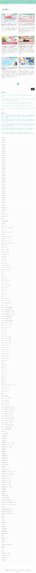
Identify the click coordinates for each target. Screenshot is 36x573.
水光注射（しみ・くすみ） (7, 477)
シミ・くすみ (5, 283)
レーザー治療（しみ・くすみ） (8, 411)
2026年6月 (3, 144)
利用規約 (7, 570)
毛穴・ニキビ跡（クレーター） (8, 475)
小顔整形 (4, 466)
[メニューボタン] (34, 2)
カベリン (4, 271)
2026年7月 (3, 142)
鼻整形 (4, 559)
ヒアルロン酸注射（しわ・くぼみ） (9, 311)
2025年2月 (3, 179)
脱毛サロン (5, 539)
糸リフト (4, 506)
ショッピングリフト (6, 287)
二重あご (4, 431)
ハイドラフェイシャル (6, 300)
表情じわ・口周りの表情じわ (8, 544)
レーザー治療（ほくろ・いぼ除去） (9, 418)
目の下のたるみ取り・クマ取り (8, 500)
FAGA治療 (4, 209)
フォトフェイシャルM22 (7, 336)
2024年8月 (3, 193)
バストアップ (5, 305)
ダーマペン (5, 294)
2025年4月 (3, 175)
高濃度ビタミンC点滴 (6, 553)
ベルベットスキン (6, 345)
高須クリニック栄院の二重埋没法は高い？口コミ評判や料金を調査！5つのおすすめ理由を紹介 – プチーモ (17, 129)
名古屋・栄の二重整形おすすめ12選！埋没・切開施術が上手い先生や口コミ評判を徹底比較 (16, 115)
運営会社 (10, 570)
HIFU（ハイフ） (5, 214)
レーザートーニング (6, 402)
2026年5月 (3, 146)
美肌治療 (4, 522)
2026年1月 (3, 155)
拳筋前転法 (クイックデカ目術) (8, 473)
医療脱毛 (4, 453)
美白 (3, 515)
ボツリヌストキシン (6, 349)
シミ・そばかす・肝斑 (6, 285)
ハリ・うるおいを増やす (7, 302)
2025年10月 (4, 162)
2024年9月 (3, 190)
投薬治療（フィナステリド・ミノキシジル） (10, 471)
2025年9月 (3, 164)
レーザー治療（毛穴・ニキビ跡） (8, 424)
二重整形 (4, 440)
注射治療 (4, 489)
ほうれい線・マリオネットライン (8, 243)
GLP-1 (4, 212)
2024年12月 (4, 184)
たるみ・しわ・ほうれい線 (7, 236)
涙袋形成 (4, 491)
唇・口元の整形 (5, 464)
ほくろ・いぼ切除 (6, 249)
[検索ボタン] (30, 2)
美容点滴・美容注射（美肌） (8, 511)
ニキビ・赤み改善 (6, 298)
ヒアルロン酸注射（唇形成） (8, 316)
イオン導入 (5, 256)
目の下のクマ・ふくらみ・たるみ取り (9, 504)
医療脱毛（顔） (5, 462)
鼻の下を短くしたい (6, 555)
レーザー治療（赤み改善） (7, 426)
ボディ (4, 362)
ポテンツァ (5, 378)
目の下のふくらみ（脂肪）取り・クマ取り (10, 502)
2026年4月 (3, 148)
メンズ (4, 393)
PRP (3, 218)
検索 (32, 89)
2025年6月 (3, 171)
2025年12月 (4, 157)
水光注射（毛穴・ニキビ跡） (8, 486)
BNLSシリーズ (5, 207)
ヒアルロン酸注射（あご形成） (8, 309)
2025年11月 (4, 159)
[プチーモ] (4, 2)
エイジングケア (5, 263)
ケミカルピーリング (6, 278)
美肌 (3, 517)
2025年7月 (3, 168)
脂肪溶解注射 (5, 528)
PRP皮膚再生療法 (6, 220)
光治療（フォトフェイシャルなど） (9, 442)
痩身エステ (5, 493)
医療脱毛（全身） (6, 458)
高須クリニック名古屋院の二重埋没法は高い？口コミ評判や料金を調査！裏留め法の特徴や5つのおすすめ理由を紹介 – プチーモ (17, 125)
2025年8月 (3, 166)
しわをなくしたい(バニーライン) (8, 232)
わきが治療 (5, 254)
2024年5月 (3, 199)
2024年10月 (4, 188)
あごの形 (4, 225)
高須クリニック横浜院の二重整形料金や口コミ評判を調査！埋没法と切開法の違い (15, 132)
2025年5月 (3, 173)
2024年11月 (4, 186)
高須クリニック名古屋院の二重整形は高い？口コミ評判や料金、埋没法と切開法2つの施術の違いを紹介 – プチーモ (17, 116)
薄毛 (3, 542)
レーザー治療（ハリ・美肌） (8, 420)
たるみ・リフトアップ (6, 238)
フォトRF (4, 329)
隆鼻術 (4, 546)
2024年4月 (3, 202)
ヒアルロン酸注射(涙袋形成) (7, 307)
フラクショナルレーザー (7, 342)
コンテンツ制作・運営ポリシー (21, 570)
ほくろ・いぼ (5, 245)
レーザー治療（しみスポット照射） (9, 407)
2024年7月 (3, 195)
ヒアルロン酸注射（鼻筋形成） (8, 320)
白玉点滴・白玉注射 (6, 497)
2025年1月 (3, 182)
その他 (4, 234)
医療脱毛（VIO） (6, 455)
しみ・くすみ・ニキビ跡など (8, 227)
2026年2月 (3, 153)
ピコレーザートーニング (7, 325)
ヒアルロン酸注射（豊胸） (7, 318)
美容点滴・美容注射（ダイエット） (9, 508)
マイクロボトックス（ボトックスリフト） (10, 384)
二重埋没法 (5, 438)
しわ (3, 229)
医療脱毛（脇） (5, 460)
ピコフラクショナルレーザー (8, 322)
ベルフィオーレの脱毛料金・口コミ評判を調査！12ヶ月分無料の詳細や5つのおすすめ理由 (16, 103)
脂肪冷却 (4, 526)
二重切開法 (5, 435)
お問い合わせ (28, 570)
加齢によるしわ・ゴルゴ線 (7, 446)
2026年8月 (3, 140)
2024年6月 (3, 197)
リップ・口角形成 (6, 400)
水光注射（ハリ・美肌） (7, 482)
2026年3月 (3, 151)
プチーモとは (14, 570)
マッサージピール (6, 387)
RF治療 (4, 223)
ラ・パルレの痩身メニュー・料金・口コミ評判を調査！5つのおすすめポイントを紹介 (15, 105)
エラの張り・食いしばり (7, 265)
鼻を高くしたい (5, 557)
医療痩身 (4, 449)
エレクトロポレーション (7, 267)
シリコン (4, 291)
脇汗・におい (5, 537)
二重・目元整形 (5, 433)
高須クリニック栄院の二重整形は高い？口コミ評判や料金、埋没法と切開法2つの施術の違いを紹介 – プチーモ (17, 120)
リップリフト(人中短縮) (7, 398)
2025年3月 (3, 177)
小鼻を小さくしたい (6, 469)
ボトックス (5, 364)
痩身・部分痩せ (5, 495)
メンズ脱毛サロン (6, 395)
